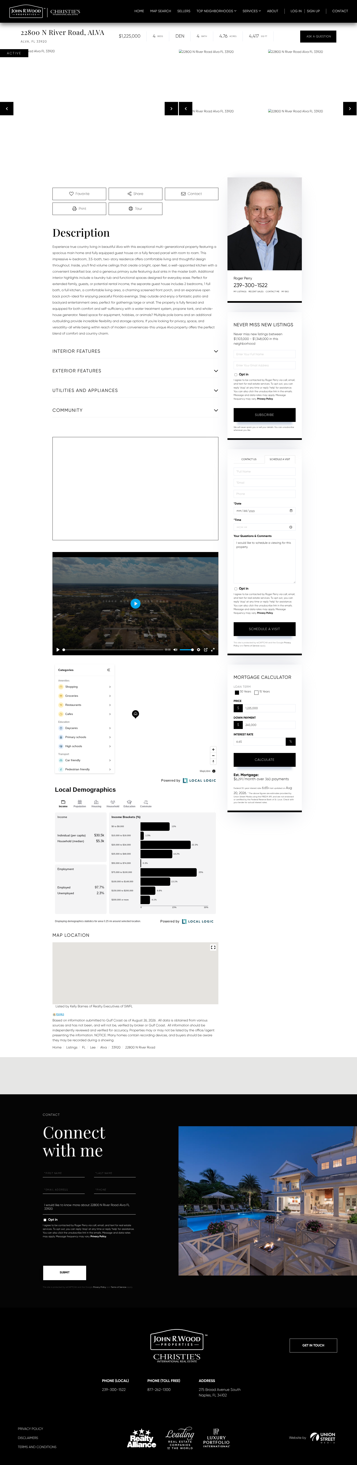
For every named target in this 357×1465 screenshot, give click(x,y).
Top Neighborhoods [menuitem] (215, 11)
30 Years (245, 691)
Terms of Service (251, 646)
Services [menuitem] (250, 11)
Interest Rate (243, 734)
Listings (71, 1047)
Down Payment (245, 717)
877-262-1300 (159, 1390)
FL (84, 1047)
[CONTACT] (318, 37)
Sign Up (313, 11)
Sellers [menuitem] (183, 11)
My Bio (285, 292)
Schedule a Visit (280, 459)
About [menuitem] (272, 11)
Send (65, 1273)
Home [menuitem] (139, 11)
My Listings (240, 292)
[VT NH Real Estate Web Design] (322, 1438)
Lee (92, 1047)
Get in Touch (313, 1345)
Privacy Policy (265, 399)
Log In (296, 11)
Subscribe (264, 415)
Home (57, 1047)
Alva (103, 1047)
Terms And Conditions (37, 1447)
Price (238, 701)
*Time (237, 520)
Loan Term (242, 687)
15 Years (264, 691)
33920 (116, 1047)
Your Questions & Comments (253, 536)
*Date (238, 503)
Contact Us (248, 459)
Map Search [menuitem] (160, 11)
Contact (340, 11)
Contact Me (273, 292)
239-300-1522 (251, 285)
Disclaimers (28, 1438)
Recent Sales (256, 292)
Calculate (265, 760)
